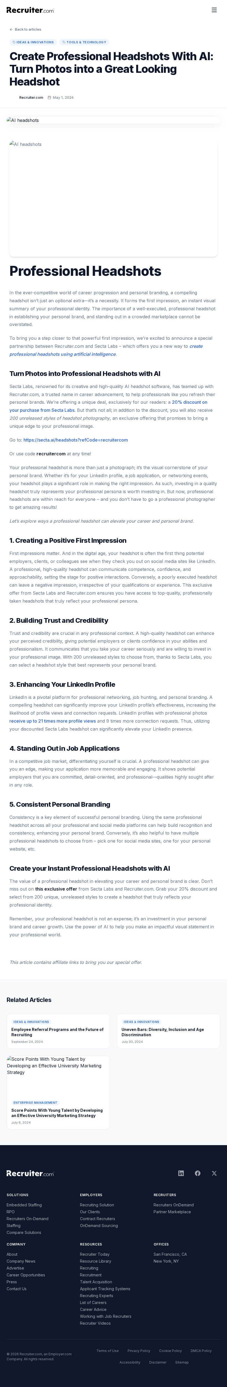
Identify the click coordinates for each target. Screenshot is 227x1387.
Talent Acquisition (96, 1281)
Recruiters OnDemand (174, 1204)
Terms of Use (107, 1351)
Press (12, 1281)
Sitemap (182, 1362)
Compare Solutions (24, 1232)
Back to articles (28, 29)
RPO (11, 1211)
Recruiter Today (95, 1254)
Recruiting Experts (96, 1295)
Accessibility (130, 1362)
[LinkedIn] (181, 1173)
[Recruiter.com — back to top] (31, 10)
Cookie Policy (170, 1351)
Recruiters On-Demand (27, 1218)
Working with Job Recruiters (105, 1316)
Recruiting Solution (97, 1204)
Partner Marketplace (172, 1211)
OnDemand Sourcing (99, 1225)
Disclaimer (157, 1362)
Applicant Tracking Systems (105, 1288)
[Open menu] (214, 10)
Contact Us (17, 1288)
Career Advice (93, 1309)
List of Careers (93, 1302)
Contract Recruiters (97, 1218)
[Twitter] (214, 1173)
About (12, 1254)
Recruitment (91, 1275)
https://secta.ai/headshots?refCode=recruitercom (76, 440)
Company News (21, 1261)
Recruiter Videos (95, 1323)
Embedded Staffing (24, 1204)
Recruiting (89, 1268)
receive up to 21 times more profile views (52, 721)
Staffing (13, 1225)
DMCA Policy (201, 1351)
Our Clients (90, 1211)
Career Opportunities (26, 1275)
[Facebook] (198, 1173)
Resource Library (95, 1261)
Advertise (15, 1268)
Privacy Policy (139, 1351)
